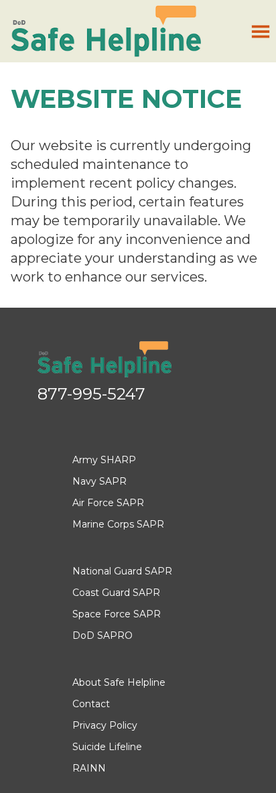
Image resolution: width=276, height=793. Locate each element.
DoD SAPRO (102, 635)
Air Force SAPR (108, 503)
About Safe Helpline (118, 682)
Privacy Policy (104, 725)
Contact (91, 704)
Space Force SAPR (116, 614)
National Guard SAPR (122, 571)
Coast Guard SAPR (116, 593)
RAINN (89, 768)
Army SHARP (104, 460)
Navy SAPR (99, 481)
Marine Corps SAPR (118, 524)
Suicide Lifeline (107, 747)
